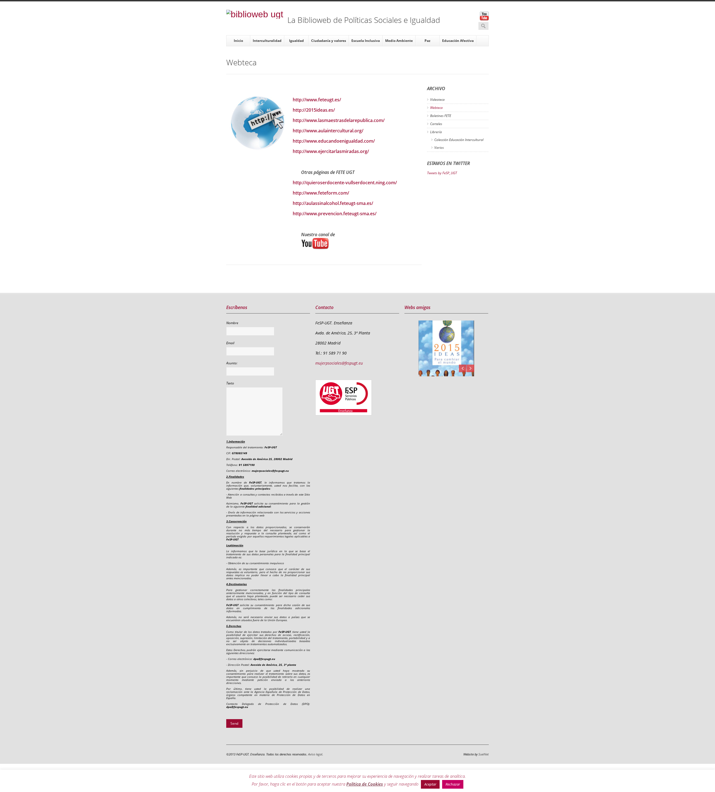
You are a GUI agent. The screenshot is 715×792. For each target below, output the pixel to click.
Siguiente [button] (470, 368)
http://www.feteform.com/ (321, 193)
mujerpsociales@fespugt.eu (339, 363)
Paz (427, 40)
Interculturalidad (267, 40)
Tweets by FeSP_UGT (442, 173)
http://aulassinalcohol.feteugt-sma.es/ (333, 203)
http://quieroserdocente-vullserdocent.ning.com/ (345, 183)
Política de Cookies (364, 783)
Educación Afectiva (458, 40)
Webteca (436, 107)
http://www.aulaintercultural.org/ (328, 131)
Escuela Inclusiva (365, 40)
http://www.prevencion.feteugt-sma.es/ (334, 213)
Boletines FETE (440, 115)
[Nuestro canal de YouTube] (361, 243)
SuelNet (483, 754)
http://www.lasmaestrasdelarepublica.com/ (339, 120)
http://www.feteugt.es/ (317, 100)
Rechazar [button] (452, 784)
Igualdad (296, 40)
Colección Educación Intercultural (458, 139)
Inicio (238, 40)
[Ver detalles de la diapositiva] (446, 348)
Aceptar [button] (430, 784)
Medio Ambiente (399, 40)
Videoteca (437, 99)
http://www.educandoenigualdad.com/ (334, 141)
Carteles (436, 123)
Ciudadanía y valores (328, 40)
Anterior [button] (462, 368)
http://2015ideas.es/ (314, 110)
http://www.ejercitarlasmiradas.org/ (331, 151)
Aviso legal (315, 754)
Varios (439, 147)
